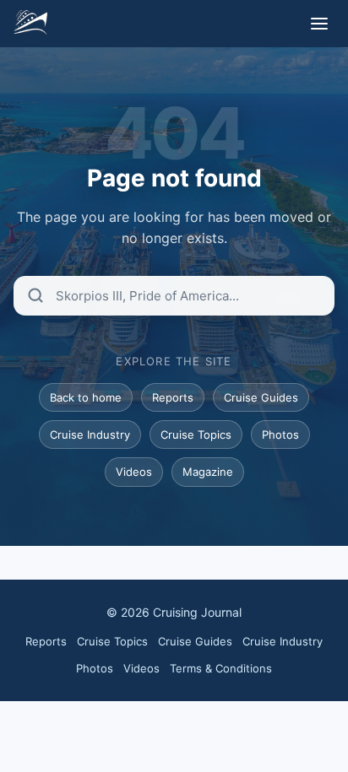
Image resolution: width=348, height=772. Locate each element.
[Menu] (319, 23)
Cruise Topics (195, 434)
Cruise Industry (90, 434)
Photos (280, 434)
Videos (134, 471)
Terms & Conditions (221, 668)
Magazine (207, 471)
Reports (172, 397)
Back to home (86, 397)
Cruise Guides (261, 397)
